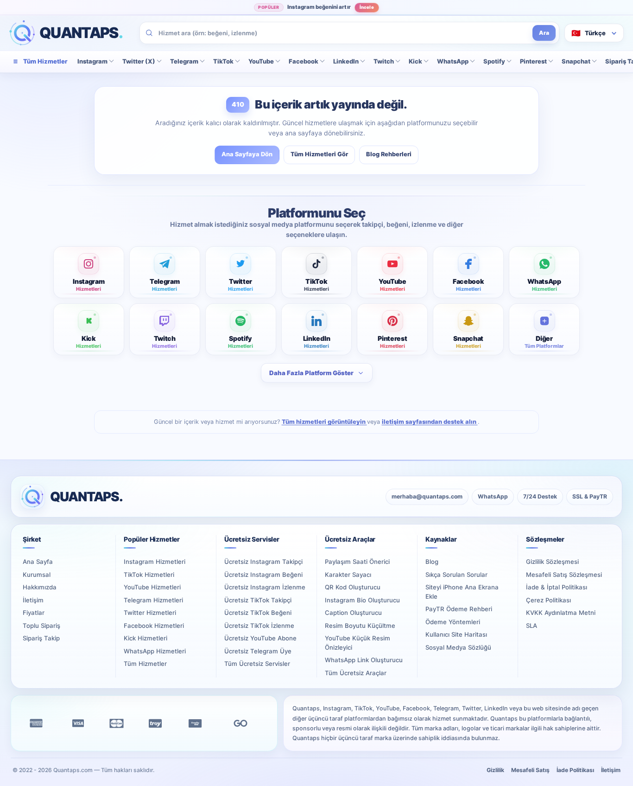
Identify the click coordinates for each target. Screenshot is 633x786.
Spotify (494, 61)
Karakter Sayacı (348, 574)
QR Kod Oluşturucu (352, 587)
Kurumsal (37, 574)
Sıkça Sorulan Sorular (456, 574)
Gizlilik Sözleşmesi (552, 561)
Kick (415, 61)
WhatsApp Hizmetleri (155, 651)
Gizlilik (495, 770)
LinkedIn (346, 61)
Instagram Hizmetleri (154, 561)
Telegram (184, 61)
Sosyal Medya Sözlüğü (458, 647)
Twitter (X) (138, 61)
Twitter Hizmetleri (150, 612)
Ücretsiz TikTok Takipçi (257, 600)
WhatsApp (452, 61)
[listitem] (88, 272)
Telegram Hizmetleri (153, 600)
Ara (544, 32)
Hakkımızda (40, 587)
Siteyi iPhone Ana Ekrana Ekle (462, 591)
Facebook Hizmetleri (154, 625)
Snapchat (576, 61)
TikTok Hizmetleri (149, 574)
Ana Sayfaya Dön (247, 154)
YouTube (261, 61)
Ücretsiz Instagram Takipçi (263, 561)
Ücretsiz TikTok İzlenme (259, 625)
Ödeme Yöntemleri (452, 622)
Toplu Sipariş (41, 625)
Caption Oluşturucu (353, 612)
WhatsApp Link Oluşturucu (364, 660)
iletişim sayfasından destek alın (430, 421)
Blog (431, 561)
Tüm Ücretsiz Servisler (257, 663)
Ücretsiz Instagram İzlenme (264, 587)
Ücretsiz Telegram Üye (257, 651)
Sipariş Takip (41, 638)
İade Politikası (575, 770)
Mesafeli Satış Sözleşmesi (564, 574)
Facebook (303, 61)
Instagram (92, 61)
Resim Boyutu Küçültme (360, 625)
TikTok (223, 61)
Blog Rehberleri (388, 154)
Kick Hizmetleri (145, 638)
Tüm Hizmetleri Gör (319, 154)
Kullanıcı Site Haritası (456, 634)
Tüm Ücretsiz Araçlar (355, 673)
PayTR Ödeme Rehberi (458, 609)
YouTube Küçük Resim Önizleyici (357, 642)
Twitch (383, 61)
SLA (531, 625)
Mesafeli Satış (530, 770)
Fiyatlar (33, 612)
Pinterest (533, 61)
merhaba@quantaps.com (427, 496)
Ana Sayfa (38, 561)
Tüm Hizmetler (145, 663)
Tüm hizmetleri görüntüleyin (324, 421)
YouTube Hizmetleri (152, 587)
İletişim (33, 600)
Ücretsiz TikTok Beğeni (257, 612)
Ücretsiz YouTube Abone (260, 638)
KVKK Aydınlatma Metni (560, 612)
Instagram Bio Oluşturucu (362, 600)
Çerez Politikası (548, 600)
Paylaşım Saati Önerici (357, 561)
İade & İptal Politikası (556, 587)
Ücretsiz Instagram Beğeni (263, 574)
